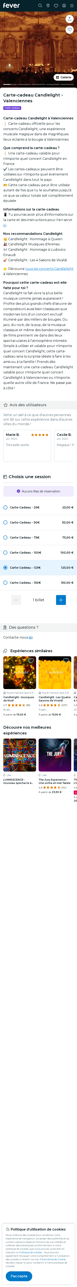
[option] (38, 507)
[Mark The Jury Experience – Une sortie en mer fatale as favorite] (66, 743)
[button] (38, 507)
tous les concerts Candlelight (49, 269)
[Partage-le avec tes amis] (70, 19)
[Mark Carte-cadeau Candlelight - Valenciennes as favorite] (70, 30)
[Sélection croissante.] (61, 600)
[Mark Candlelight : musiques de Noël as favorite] (31, 660)
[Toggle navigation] (72, 6)
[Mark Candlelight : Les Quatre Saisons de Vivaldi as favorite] (66, 660)
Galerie (66, 77)
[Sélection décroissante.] (16, 600)
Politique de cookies (30, 1252)
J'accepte (19, 1276)
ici (4, 225)
